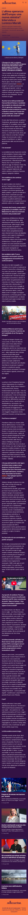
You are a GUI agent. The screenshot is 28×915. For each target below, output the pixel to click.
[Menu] (25, 2)
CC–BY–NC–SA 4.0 (7, 908)
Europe (4, 8)
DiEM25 (19, 84)
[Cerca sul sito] (23, 2)
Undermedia (16, 908)
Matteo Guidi (6, 35)
